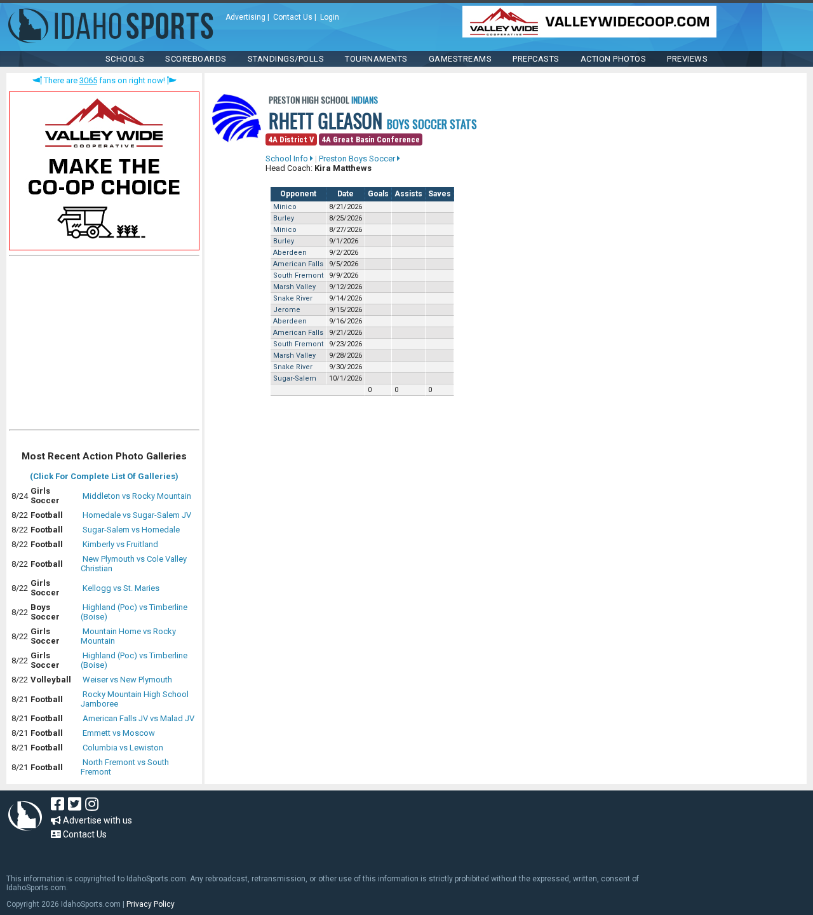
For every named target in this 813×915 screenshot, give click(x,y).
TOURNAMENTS (376, 59)
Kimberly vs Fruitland (120, 544)
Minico (285, 207)
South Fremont (298, 275)
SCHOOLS (125, 59)
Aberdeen (290, 252)
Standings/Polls (286, 59)
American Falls (298, 264)
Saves (439, 193)
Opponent (298, 193)
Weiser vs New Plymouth (127, 679)
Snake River (292, 298)
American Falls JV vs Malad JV (138, 718)
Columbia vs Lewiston (123, 747)
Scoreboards (196, 59)
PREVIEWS (687, 59)
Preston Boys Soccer (358, 158)
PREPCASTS (536, 59)
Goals (378, 193)
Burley (283, 218)
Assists (408, 193)
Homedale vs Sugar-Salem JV (137, 515)
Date (345, 193)
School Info (287, 158)
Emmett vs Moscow (119, 733)
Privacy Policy (150, 904)
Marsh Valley (294, 287)
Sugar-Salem (294, 378)
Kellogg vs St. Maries (121, 588)
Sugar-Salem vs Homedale (131, 529)
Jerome (286, 310)
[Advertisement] (104, 345)
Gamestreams (460, 59)
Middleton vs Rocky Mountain (137, 496)
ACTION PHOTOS (614, 59)
